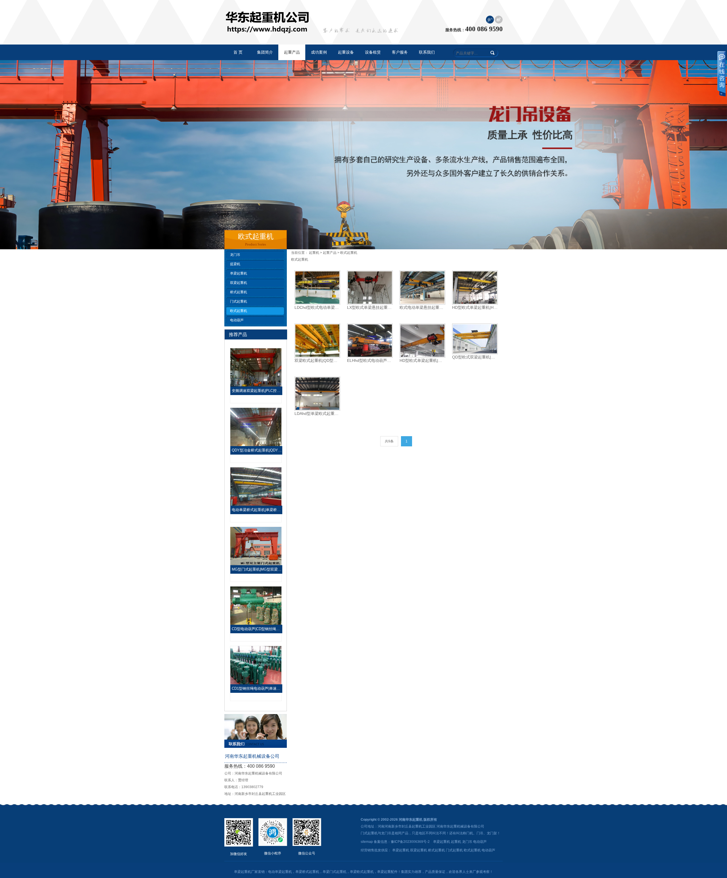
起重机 (314, 253)
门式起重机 (238, 301)
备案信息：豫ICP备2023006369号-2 (402, 842)
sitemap (367, 842)
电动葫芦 (237, 320)
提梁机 (235, 264)
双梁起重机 (238, 283)
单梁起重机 (238, 273)
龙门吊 (235, 255)
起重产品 (330, 253)
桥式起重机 (238, 292)
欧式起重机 (238, 311)
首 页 (238, 52)
